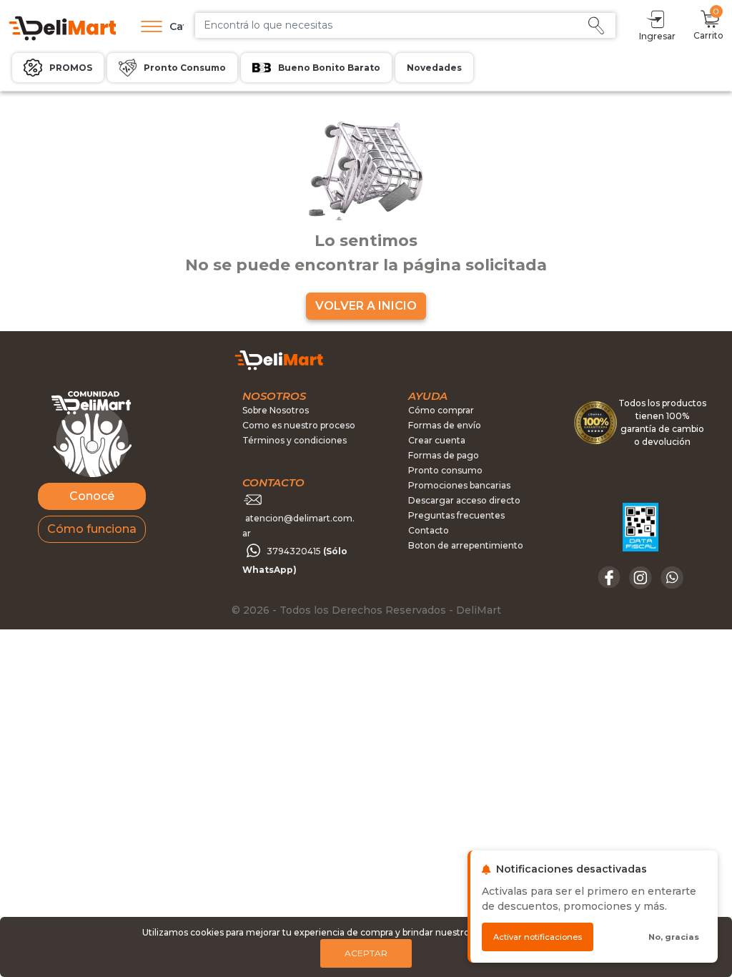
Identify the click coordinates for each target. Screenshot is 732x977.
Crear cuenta (436, 440)
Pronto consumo (445, 470)
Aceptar (366, 953)
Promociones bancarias (459, 485)
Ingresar (657, 36)
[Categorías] (148, 26)
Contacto (428, 530)
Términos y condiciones (294, 440)
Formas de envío (444, 425)
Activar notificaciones (537, 937)
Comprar (626, 250)
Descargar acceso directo (464, 500)
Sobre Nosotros (275, 410)
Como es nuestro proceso (298, 425)
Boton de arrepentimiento (465, 545)
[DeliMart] (61, 27)
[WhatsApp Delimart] (672, 576)
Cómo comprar (441, 410)
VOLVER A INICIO (366, 306)
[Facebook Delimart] (610, 576)
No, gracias (673, 937)
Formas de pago (443, 455)
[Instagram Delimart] (642, 576)
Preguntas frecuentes (456, 515)
